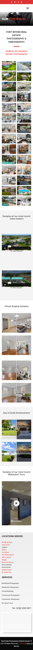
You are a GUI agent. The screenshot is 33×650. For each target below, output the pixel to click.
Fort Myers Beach (8, 555)
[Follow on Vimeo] (21, 2)
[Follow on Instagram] (15, 2)
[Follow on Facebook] (11, 2)
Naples (4, 560)
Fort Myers (5, 552)
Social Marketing (7, 591)
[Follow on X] (18, 2)
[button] (9, 66)
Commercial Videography (11, 599)
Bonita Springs (7, 542)
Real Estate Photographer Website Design (15, 641)
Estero (4, 550)
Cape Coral (6, 545)
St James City (6, 572)
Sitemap (22, 643)
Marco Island (6, 557)
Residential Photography (10, 583)
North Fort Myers (8, 562)
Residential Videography (10, 587)
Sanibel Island (7, 570)
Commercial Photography (11, 595)
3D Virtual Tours (7, 603)
